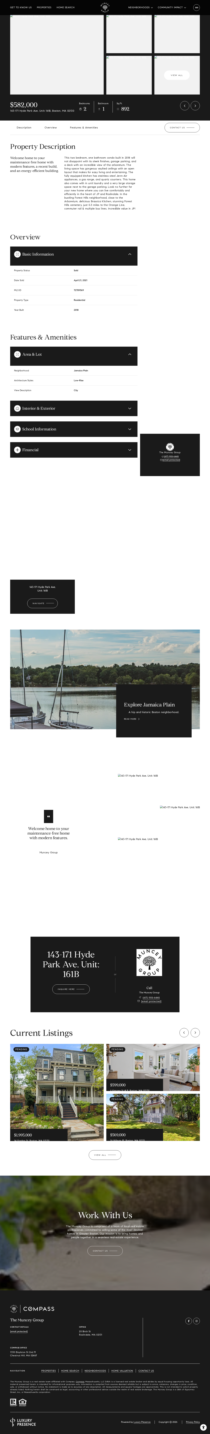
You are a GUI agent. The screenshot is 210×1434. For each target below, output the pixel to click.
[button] (182, 127)
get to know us (21, 7)
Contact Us (146, 1370)
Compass (80, 1381)
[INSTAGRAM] (196, 1321)
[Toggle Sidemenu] (196, 7)
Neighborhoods (95, 1370)
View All (177, 75)
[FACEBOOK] (188, 1321)
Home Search (66, 7)
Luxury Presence (142, 1422)
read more (130, 719)
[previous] (184, 1032)
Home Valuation (122, 1370)
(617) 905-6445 (171, 456)
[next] (195, 1032)
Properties (44, 7)
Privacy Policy (193, 1422)
